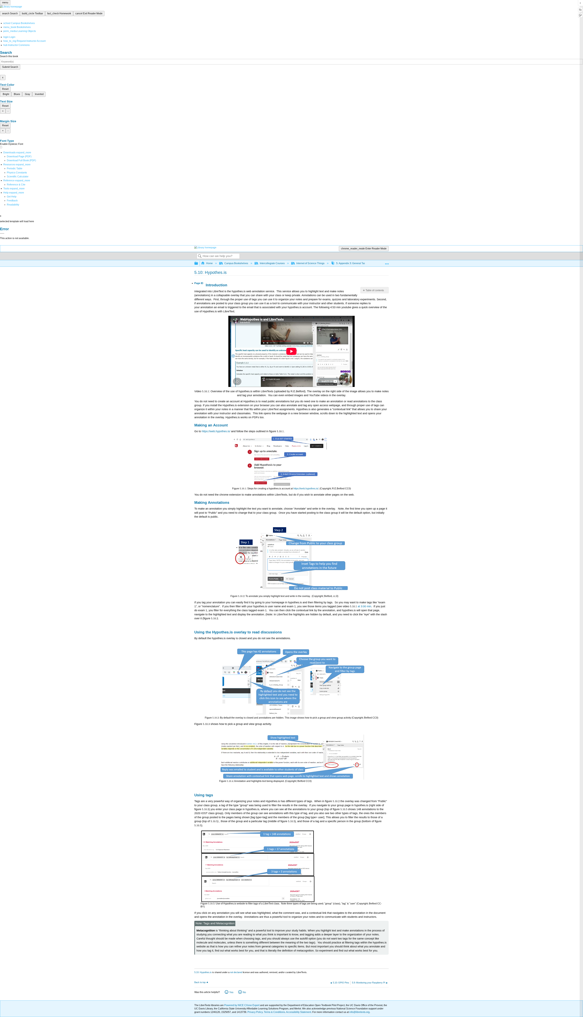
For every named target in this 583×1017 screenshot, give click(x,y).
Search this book (9, 56)
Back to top (200, 982)
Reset (5, 89)
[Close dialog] (2, 233)
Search (200, 256)
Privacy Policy (255, 1012)
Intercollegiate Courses (272, 263)
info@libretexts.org (359, 1012)
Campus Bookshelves (236, 263)
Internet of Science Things (310, 263)
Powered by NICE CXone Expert (242, 1005)
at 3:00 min (364, 606)
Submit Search (10, 67)
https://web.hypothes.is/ (216, 431)
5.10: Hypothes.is (203, 972)
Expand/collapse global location (387, 262)
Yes (231, 992)
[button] (12, 200)
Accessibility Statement (298, 1012)
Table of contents (375, 290)
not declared (236, 972)
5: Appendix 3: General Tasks (352, 263)
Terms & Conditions (274, 1012)
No (244, 992)
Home (209, 263)
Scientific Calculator (17, 176)
